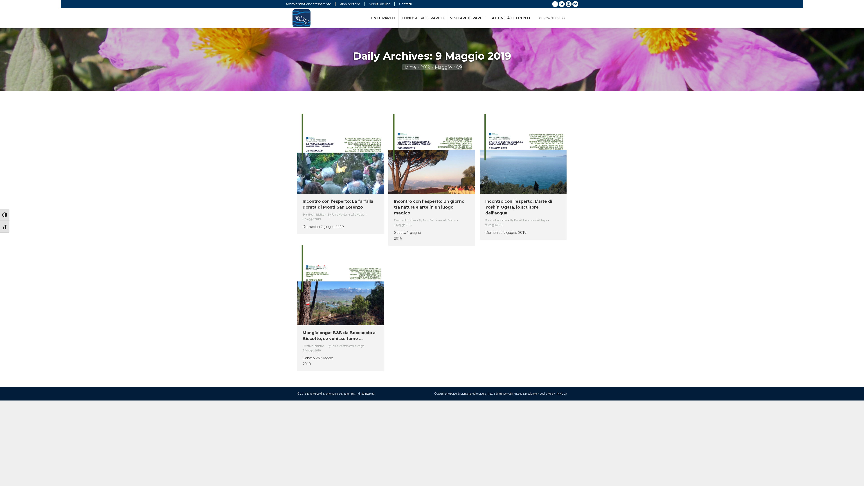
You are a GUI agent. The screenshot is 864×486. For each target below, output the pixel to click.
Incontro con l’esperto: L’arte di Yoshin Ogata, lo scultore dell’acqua (518, 207)
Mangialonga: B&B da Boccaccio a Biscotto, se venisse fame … (339, 335)
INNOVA (562, 393)
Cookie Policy (547, 393)
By (346, 214)
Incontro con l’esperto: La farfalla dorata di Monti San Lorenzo (338, 204)
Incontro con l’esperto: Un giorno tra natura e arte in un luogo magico (429, 207)
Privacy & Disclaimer (526, 393)
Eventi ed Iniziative (313, 214)
